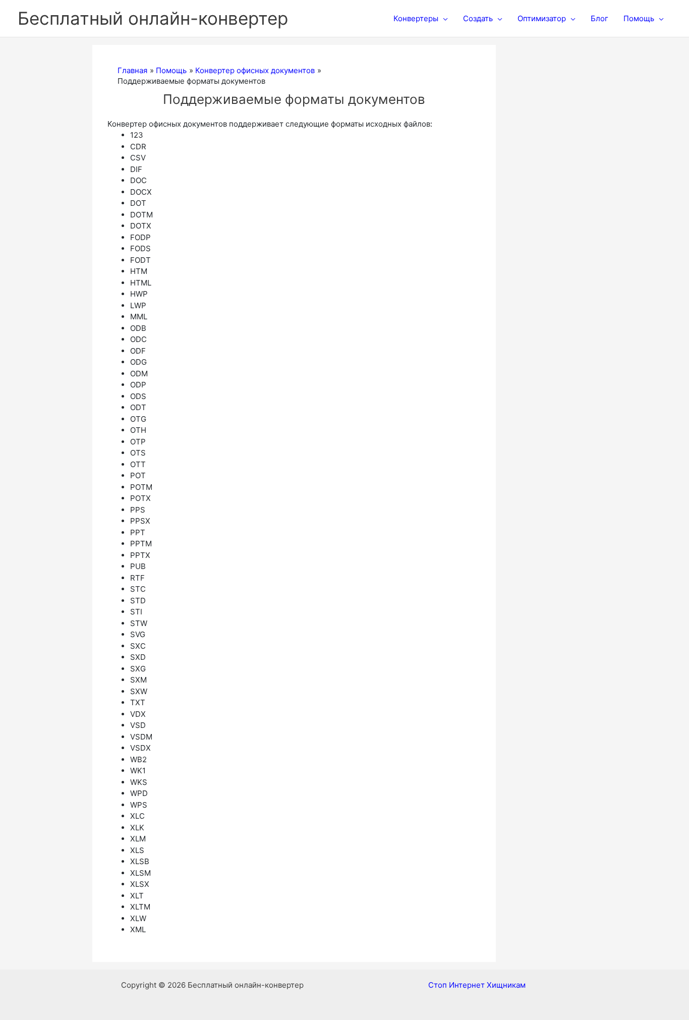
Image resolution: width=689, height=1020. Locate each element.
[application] (443, 18)
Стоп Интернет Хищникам (477, 985)
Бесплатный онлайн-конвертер (153, 18)
